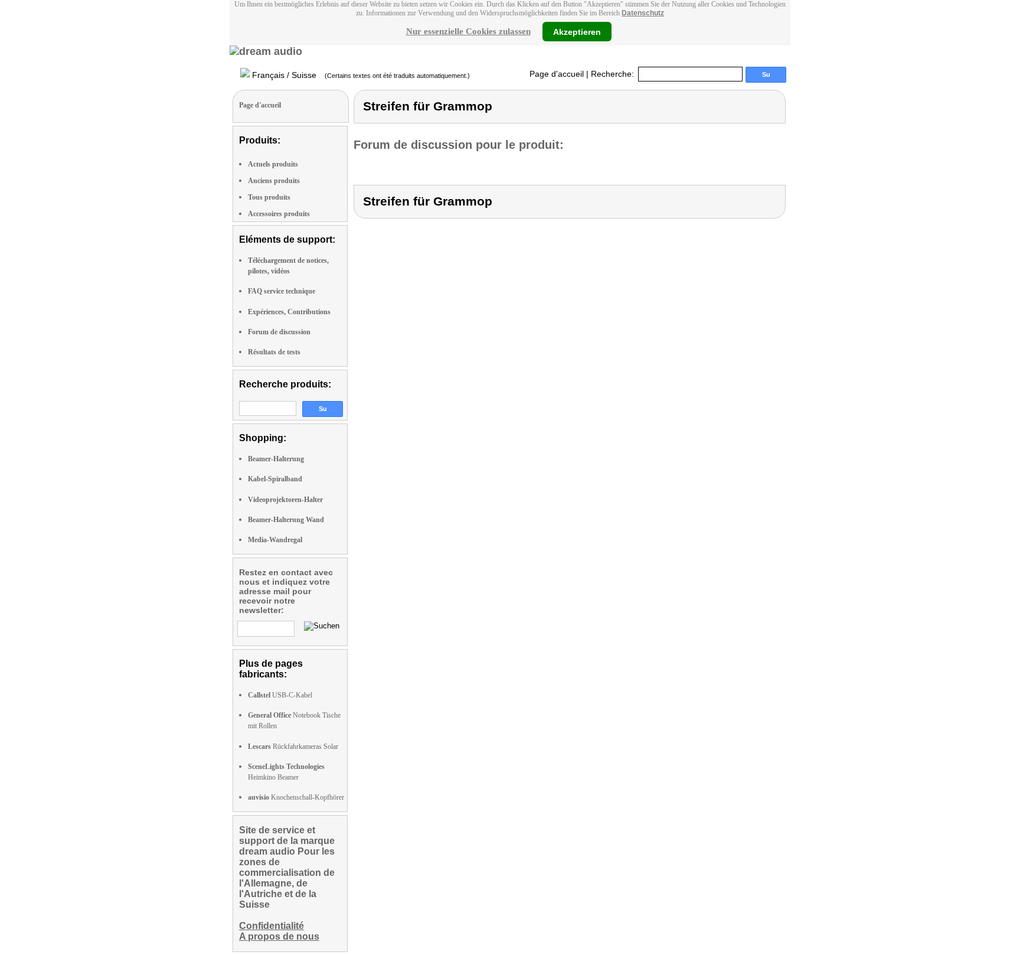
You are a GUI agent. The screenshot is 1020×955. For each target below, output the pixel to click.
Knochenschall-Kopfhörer (296, 797)
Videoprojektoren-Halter (285, 500)
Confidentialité (271, 926)
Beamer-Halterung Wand (286, 520)
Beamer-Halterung (276, 459)
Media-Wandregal (275, 540)
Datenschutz (643, 13)
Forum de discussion (279, 332)
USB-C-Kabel (280, 695)
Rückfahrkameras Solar (293, 746)
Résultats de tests (274, 352)
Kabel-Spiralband (275, 479)
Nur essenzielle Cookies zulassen (468, 31)
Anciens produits (274, 181)
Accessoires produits (279, 214)
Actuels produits (273, 164)
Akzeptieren (577, 31)
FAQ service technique (281, 291)
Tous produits (269, 197)
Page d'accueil (556, 74)
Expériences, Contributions (289, 312)
